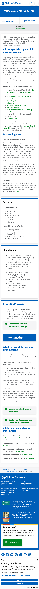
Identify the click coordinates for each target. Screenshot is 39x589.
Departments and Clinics (20, 469)
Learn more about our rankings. (22, 517)
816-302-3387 (7, 446)
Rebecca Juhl (11, 103)
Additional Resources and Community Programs (20, 421)
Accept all (19, 580)
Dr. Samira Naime (23, 97)
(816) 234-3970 (30, 458)
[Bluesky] (25, 554)
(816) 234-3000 (27, 455)
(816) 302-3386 (19, 451)
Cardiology (10, 101)
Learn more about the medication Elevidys (19, 325)
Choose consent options (8, 575)
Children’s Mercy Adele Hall (14, 438)
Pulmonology (11, 97)
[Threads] (20, 554)
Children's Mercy (6, 469)
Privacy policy (25, 575)
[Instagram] (16, 554)
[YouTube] (11, 554)
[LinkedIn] (7, 554)
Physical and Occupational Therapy (19, 110)
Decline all (19, 584)
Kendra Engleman (20, 105)
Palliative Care (12, 118)
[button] (32, 3)
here (17, 192)
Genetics (10, 105)
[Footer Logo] (13, 477)
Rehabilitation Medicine (10, 471)
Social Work (11, 112)
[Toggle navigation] (36, 3)
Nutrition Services (13, 107)
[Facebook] (3, 554)
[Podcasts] (29, 554)
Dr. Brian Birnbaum (21, 101)
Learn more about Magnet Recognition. (20, 507)
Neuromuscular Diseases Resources (20, 410)
